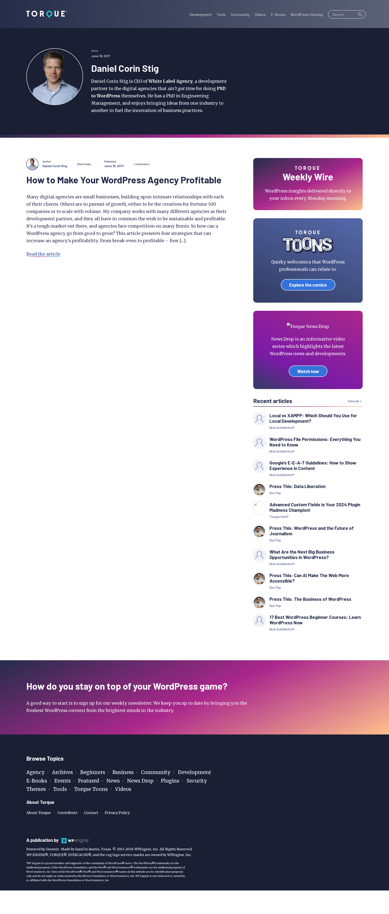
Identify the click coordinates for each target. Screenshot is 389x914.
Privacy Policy (117, 812)
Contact (91, 812)
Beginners (92, 772)
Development (194, 772)
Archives (62, 772)
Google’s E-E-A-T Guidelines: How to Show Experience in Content (312, 465)
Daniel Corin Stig (55, 166)
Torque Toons (91, 789)
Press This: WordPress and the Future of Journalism (311, 530)
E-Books (36, 781)
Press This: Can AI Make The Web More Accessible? (309, 578)
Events (62, 781)
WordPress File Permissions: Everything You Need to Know (314, 442)
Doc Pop (275, 493)
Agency (35, 772)
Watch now (308, 371)
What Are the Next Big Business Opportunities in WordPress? (301, 554)
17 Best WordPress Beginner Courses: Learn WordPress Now (315, 619)
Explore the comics (308, 284)
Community (156, 772)
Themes (36, 789)
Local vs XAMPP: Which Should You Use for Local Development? (313, 418)
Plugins (170, 781)
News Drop (140, 781)
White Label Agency (171, 81)
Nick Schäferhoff (282, 427)
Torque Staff (279, 516)
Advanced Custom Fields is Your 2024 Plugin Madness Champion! (314, 507)
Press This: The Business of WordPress (310, 599)
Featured (88, 781)
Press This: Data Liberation (297, 486)
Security (197, 781)
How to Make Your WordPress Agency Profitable (124, 179)
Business (123, 772)
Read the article (43, 254)
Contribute (67, 812)
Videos (123, 789)
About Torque (38, 812)
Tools (60, 789)
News (113, 781)
